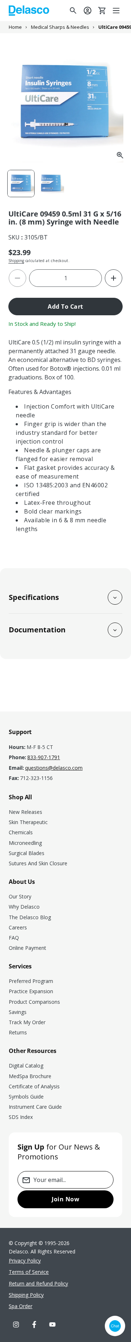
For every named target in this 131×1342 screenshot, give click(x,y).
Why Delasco (24, 906)
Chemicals (21, 832)
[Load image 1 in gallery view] (21, 183)
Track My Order (27, 1022)
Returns (18, 1032)
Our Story (20, 896)
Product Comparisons (34, 1001)
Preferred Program (31, 981)
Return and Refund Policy (38, 1283)
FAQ (14, 937)
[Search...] (73, 10)
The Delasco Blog (30, 917)
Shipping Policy (26, 1294)
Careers (18, 927)
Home (15, 27)
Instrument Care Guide (35, 1106)
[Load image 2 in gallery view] (51, 183)
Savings (18, 1012)
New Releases (25, 811)
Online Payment (27, 947)
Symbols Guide (26, 1096)
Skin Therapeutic (28, 822)
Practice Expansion (31, 991)
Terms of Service (29, 1271)
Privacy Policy (25, 1260)
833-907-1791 (43, 757)
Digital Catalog (26, 1065)
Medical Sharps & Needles (60, 27)
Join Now (65, 1199)
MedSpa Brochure (30, 1076)
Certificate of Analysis (34, 1086)
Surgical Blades (26, 853)
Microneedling (25, 842)
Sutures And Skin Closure (38, 863)
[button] (117, 10)
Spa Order (20, 1306)
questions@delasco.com (54, 768)
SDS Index (21, 1116)
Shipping (16, 260)
